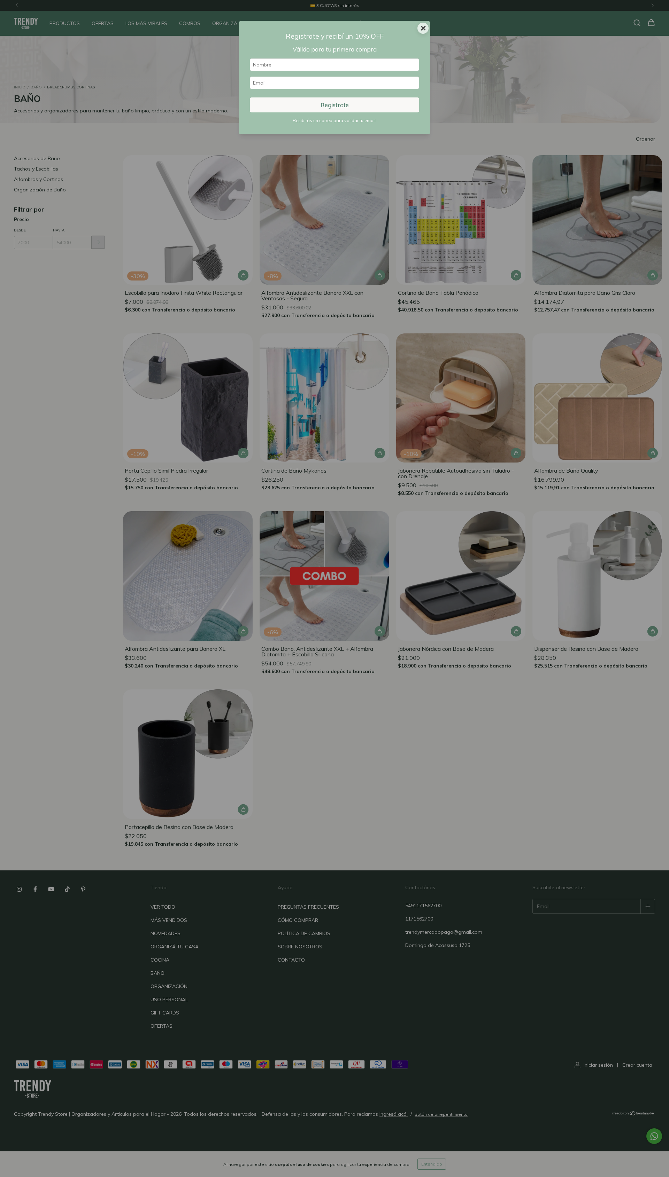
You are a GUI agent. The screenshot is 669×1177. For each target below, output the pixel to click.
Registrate (335, 105)
